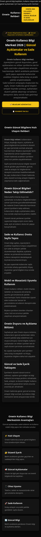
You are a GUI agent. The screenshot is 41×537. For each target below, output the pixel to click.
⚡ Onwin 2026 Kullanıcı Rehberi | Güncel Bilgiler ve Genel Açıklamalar (30, 14)
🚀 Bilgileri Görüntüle (20, 104)
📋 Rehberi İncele (20, 111)
